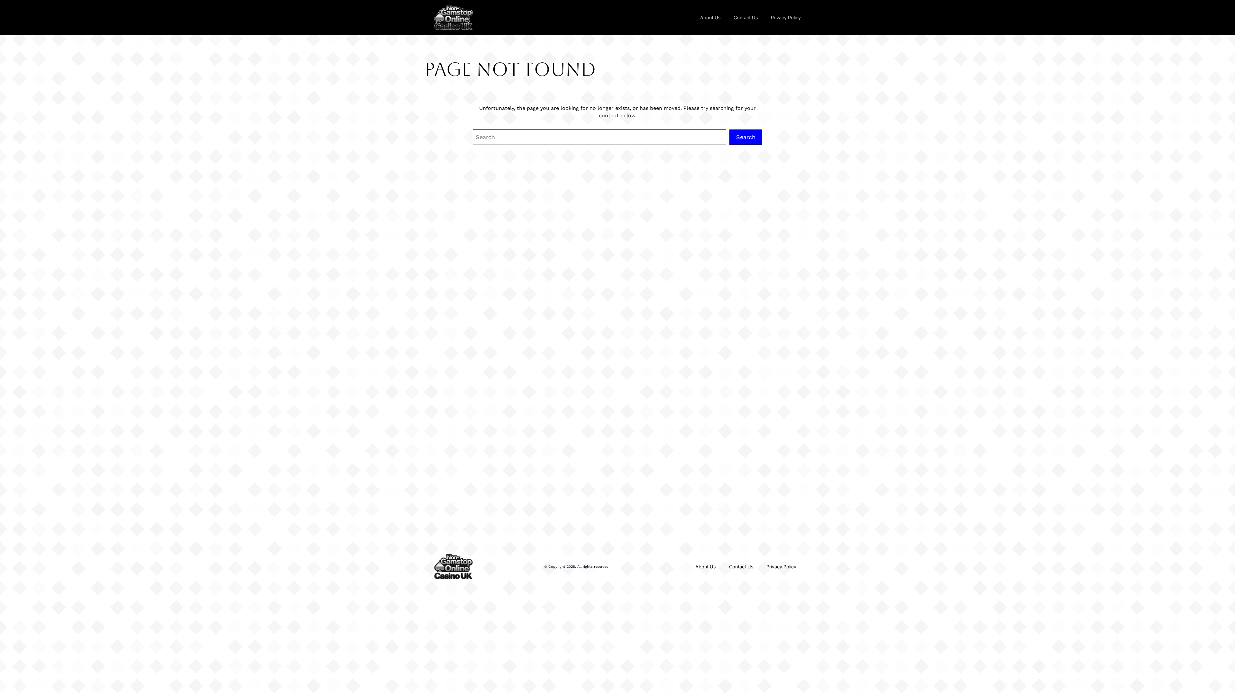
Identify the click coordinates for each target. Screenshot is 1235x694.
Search (745, 137)
